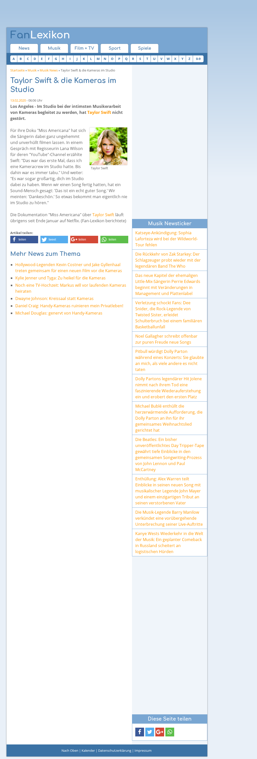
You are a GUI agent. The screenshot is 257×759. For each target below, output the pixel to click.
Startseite (17, 70)
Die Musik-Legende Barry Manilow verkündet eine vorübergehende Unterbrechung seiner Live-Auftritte (169, 518)
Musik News (49, 70)
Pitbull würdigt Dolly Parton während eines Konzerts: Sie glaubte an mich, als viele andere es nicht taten (169, 360)
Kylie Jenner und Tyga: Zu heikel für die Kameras (60, 278)
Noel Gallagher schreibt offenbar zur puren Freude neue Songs (166, 339)
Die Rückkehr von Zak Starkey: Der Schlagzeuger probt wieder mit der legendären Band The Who (168, 260)
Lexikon (40, 35)
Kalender (88, 750)
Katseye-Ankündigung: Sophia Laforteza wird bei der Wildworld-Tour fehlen (166, 239)
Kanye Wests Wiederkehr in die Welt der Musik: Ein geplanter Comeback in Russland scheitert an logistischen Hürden (169, 542)
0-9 (198, 58)
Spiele (144, 48)
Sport (114, 48)
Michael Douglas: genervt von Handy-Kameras (58, 313)
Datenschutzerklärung (114, 750)
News (24, 48)
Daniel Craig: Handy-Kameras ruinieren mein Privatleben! (69, 306)
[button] (24, 239)
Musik (54, 48)
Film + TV (84, 48)
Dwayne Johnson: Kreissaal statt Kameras (54, 298)
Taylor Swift (99, 112)
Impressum (143, 750)
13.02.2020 (18, 100)
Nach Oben (69, 750)
